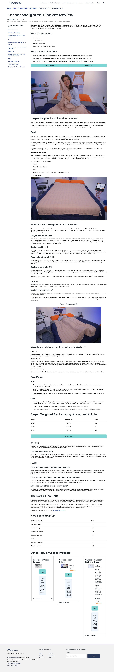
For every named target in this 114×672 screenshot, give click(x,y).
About (40, 653)
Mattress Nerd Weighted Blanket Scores (17, 43)
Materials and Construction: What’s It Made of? (17, 47)
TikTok (50, 658)
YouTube (41, 655)
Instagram (51, 655)
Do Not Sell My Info (12, 665)
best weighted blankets (59, 510)
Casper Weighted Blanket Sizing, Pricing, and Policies (16, 54)
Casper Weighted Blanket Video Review (16, 36)
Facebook (41, 658)
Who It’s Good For (13, 30)
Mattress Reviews (54, 3)
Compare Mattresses (68, 3)
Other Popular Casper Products (16, 67)
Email (68, 652)
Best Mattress (43, 3)
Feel (9, 40)
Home (9, 8)
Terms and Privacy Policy (13, 663)
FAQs (9, 58)
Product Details (38, 599)
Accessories (79, 3)
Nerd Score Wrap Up (13, 64)
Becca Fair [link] (11, 19)
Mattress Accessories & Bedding (25, 8)
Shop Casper (50, 65)
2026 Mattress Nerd (13, 657)
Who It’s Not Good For (14, 32)
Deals (98, 3)
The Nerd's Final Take (14, 61)
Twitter (51, 653)
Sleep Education (90, 3)
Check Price (88, 65)
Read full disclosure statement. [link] (65, 21)
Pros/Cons (11, 51)
